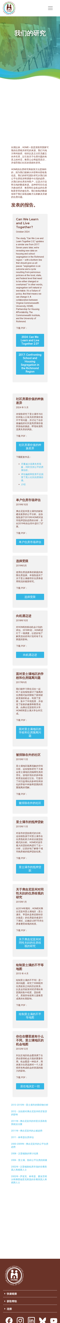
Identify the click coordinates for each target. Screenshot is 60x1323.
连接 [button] (9, 1308)
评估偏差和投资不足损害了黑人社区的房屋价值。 (32, 477)
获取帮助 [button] (12, 1301)
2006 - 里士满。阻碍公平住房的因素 (29, 1160)
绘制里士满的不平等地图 (30, 1015)
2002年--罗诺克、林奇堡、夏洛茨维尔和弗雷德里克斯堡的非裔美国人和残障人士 (29, 1179)
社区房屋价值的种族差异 (30, 446)
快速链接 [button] (12, 1293)
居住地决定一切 (30, 1086)
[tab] (30, 1293)
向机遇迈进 (30, 655)
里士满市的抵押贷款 (30, 868)
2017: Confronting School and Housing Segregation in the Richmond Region (30, 363)
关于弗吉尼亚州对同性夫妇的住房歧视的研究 (30, 943)
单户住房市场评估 (30, 542)
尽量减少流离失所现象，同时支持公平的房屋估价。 (32, 467)
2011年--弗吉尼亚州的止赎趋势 (26, 1130)
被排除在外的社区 (30, 803)
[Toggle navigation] (50, 8)
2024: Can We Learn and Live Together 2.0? (30, 340)
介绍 (23, 484)
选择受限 (30, 597)
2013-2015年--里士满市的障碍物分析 (29, 1105)
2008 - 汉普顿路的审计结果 (24, 1153)
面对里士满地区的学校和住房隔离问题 (30, 732)
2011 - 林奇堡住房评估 (22, 1137)
